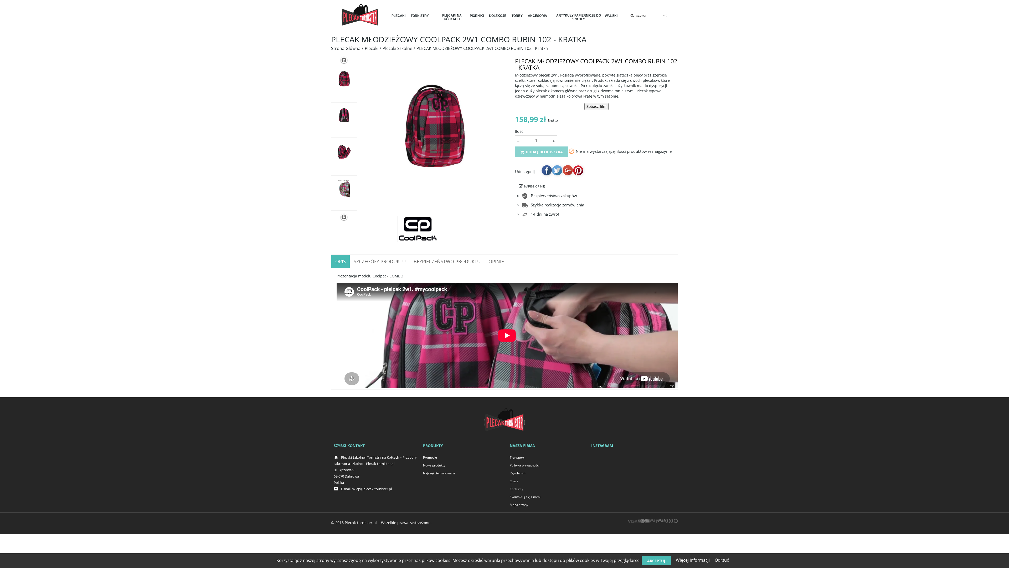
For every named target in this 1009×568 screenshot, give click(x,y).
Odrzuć (722, 560)
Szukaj (641, 15)
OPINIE (496, 261)
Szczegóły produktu (380, 261)
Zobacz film (596, 106)
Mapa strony (519, 505)
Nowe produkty (434, 465)
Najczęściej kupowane (439, 473)
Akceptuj (656, 560)
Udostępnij (546, 170)
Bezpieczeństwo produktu (447, 261)
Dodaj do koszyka (542, 151)
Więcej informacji (693, 560)
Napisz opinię (534, 186)
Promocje (430, 457)
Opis (340, 261)
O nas (514, 481)
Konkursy (516, 489)
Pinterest (578, 170)
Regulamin (517, 473)
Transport (517, 457)
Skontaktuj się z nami (525, 497)
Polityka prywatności (524, 465)
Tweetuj (557, 170)
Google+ (567, 170)
